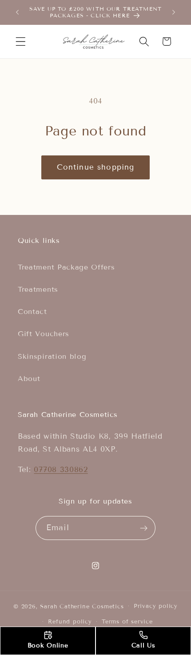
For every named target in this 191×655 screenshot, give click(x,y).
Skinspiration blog (52, 356)
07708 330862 (61, 469)
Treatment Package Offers (66, 267)
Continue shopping (96, 167)
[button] (20, 41)
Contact (32, 311)
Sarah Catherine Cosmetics (81, 606)
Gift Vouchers (43, 333)
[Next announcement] (173, 12)
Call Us (143, 645)
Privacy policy (156, 606)
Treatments (38, 289)
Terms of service (127, 621)
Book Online (48, 645)
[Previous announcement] (17, 12)
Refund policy (70, 621)
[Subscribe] (144, 528)
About (29, 378)
